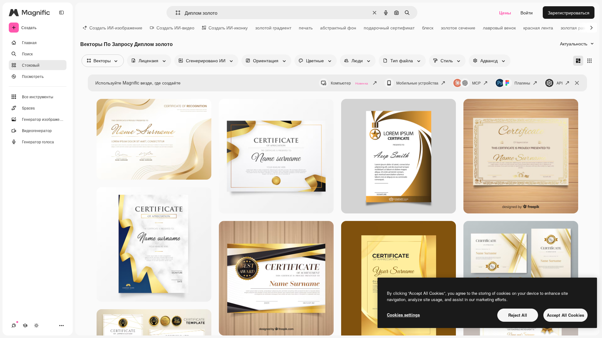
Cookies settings (403, 315)
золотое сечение (458, 27)
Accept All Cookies (565, 315)
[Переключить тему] (36, 325)
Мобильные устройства (417, 82)
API (559, 82)
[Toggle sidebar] (61, 13)
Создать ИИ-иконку (228, 27)
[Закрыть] (576, 82)
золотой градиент (273, 27)
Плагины (522, 82)
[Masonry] (578, 61)
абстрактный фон (338, 27)
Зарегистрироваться (568, 12)
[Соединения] (14, 325)
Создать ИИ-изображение (115, 27)
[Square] (589, 61)
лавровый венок (499, 27)
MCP (476, 82)
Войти (526, 12)
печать (306, 27)
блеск (427, 27)
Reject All (517, 315)
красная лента (538, 27)
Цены (505, 12)
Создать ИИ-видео (175, 27)
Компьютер (349, 82)
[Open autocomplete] (175, 12)
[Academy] (25, 325)
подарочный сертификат (389, 27)
